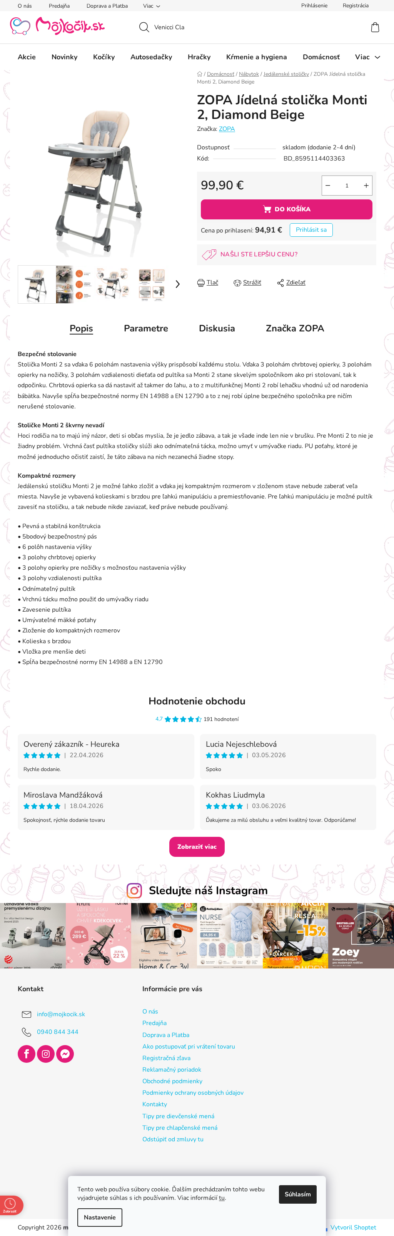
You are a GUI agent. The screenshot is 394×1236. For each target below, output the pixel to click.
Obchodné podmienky (169, 1080)
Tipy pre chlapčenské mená (176, 1126)
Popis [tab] (78, 328)
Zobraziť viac (194, 847)
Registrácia (353, 5)
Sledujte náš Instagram (205, 890)
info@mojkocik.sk (58, 1013)
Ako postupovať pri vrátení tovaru (185, 1045)
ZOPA (224, 129)
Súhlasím (295, 1194)
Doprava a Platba (104, 6)
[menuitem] (24, 57)
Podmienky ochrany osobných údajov (189, 1092)
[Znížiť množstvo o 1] (325, 185)
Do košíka (289, 209)
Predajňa (56, 6)
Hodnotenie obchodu (194, 701)
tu (219, 1198)
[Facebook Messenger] (62, 1053)
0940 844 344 (55, 1031)
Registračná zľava (163, 1057)
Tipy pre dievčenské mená (175, 1115)
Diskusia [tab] (214, 328)
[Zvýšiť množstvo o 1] (363, 185)
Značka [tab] (292, 328)
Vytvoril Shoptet (351, 1226)
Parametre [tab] (143, 328)
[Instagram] (43, 1053)
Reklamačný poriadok (168, 1068)
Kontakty (151, 1103)
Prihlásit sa (308, 230)
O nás (22, 6)
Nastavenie (97, 1217)
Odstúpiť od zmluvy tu (169, 1138)
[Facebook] (24, 1053)
